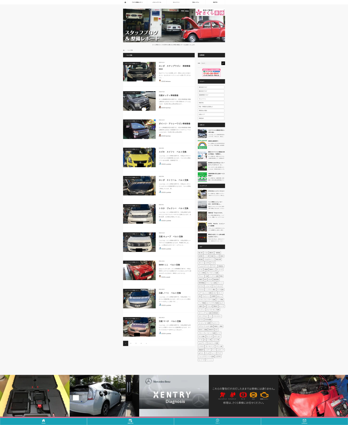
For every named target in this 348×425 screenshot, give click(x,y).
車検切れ (220, 266)
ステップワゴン (203, 316)
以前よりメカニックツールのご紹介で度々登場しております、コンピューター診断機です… (216, 208)
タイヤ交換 (220, 289)
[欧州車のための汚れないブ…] (202, 166)
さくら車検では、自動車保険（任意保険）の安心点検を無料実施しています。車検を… (216, 180)
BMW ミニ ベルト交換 (169, 265)
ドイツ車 (206, 256)
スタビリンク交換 (213, 343)
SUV (205, 279)
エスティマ (221, 350)
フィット (220, 283)
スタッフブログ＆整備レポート (132, 63)
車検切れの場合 (203, 110)
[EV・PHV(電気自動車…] (104, 396)
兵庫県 (213, 296)
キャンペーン (176, 2)
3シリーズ (220, 269)
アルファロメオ (217, 286)
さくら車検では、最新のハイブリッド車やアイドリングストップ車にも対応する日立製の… (216, 195)
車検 (221, 276)
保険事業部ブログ (203, 95)
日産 (212, 256)
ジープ (219, 333)
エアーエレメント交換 (205, 293)
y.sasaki (168, 277)
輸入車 (200, 252)
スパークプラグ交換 (212, 303)
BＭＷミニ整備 (203, 329)
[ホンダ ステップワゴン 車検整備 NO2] (139, 71)
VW (200, 296)
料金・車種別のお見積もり (206, 106)
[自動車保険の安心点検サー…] (202, 176)
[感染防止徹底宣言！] (202, 144)
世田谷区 (215, 313)
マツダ (213, 262)
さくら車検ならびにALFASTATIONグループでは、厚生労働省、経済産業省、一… (216, 145)
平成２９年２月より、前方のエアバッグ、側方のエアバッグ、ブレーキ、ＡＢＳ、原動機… (216, 241)
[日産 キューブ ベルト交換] (139, 242)
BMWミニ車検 (218, 326)
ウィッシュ (209, 360)
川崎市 (200, 279)
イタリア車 (216, 339)
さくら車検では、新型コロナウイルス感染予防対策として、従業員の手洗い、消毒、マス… (216, 158)
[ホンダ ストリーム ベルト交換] (139, 185)
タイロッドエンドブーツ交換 (207, 299)
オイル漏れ (202, 336)
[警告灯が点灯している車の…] (202, 237)
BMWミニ (212, 269)
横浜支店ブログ (203, 91)
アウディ (214, 266)
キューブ (221, 306)
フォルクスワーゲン (204, 266)
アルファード (206, 296)
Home (43, 423)
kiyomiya (168, 107)
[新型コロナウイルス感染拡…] (202, 155)
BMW (221, 256)
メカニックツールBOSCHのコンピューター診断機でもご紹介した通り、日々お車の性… (216, 230)
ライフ (214, 350)
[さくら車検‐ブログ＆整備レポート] (174, 41)
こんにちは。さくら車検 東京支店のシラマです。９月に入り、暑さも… (216, 135)
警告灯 (215, 306)
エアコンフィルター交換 (206, 326)
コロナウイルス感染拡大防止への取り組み (216, 131)
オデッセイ (217, 336)
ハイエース (208, 286)
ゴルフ (215, 293)
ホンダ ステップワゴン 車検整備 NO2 (175, 67)
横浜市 (211, 252)
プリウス (201, 289)
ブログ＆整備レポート (137, 2)
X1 (205, 339)
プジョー (201, 276)
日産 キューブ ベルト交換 (171, 236)
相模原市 (201, 350)
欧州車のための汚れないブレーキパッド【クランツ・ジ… (216, 163)
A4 (205, 306)
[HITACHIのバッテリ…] (202, 194)
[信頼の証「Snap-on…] (202, 216)
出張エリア (202, 114)
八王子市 (218, 356)
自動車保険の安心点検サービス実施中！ (216, 174)
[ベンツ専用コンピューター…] (202, 205)
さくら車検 (202, 273)
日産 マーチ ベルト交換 (170, 321)
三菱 (206, 276)
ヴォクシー (215, 323)
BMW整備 (201, 283)
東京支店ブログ (203, 87)
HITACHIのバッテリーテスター (216, 191)
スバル (200, 269)
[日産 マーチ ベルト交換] (139, 327)
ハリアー (207, 350)
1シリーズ (201, 360)
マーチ (200, 339)
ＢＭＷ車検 (208, 319)
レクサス (201, 346)
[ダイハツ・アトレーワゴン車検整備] (139, 129)
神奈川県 (218, 259)
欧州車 (200, 256)
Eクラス (201, 319)
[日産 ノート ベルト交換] (139, 298)
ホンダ (217, 256)
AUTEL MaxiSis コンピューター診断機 (216, 224)
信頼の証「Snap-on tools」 (215, 212)
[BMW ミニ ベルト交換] (139, 270)
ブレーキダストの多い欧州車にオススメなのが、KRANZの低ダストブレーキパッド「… (216, 169)
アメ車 (209, 339)
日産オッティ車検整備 (168, 95)
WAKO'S (211, 329)
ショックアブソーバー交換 (206, 356)
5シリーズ (209, 336)
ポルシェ (219, 296)
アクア (219, 353)
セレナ (221, 303)
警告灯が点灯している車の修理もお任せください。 (216, 235)
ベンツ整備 (202, 303)
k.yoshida (168, 164)
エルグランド (202, 343)
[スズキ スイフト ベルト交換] (139, 157)
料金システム (195, 2)
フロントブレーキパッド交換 (207, 333)
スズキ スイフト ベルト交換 (172, 152)
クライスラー (217, 316)
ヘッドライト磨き (210, 289)
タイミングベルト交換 (205, 313)
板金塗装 (216, 279)
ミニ (210, 316)
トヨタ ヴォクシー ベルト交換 (173, 208)
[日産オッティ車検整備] (139, 101)
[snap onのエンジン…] (313, 396)
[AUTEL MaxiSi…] (202, 226)
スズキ (207, 262)
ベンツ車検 (220, 299)
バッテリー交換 (214, 276)
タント (220, 293)
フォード (213, 353)
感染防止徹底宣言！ (213, 141)
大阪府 (206, 269)
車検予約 (215, 2)
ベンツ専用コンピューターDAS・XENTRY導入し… (215, 203)
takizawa (168, 81)
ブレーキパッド (209, 346)
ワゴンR (209, 306)
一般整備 (217, 252)
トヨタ (206, 252)
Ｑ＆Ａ (217, 423)
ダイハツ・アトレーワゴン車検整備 (174, 124)
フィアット (202, 309)
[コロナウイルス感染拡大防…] (202, 133)
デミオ (207, 353)
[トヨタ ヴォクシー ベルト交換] (139, 214)
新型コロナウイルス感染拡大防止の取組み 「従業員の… (216, 153)
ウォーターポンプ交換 (213, 309)
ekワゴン (201, 353)
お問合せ (304, 423)
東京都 (200, 259)
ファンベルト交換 (211, 283)
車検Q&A (201, 118)
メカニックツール (156, 2)
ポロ (216, 329)
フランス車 (219, 346)
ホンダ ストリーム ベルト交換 (173, 180)
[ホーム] (125, 2)
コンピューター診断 (204, 323)
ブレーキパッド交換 (212, 273)
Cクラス (201, 286)
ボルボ (210, 279)
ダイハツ (201, 262)
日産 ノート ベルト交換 (170, 293)
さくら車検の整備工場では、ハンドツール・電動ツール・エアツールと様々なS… (216, 217)
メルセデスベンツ (209, 259)
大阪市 (200, 306)
